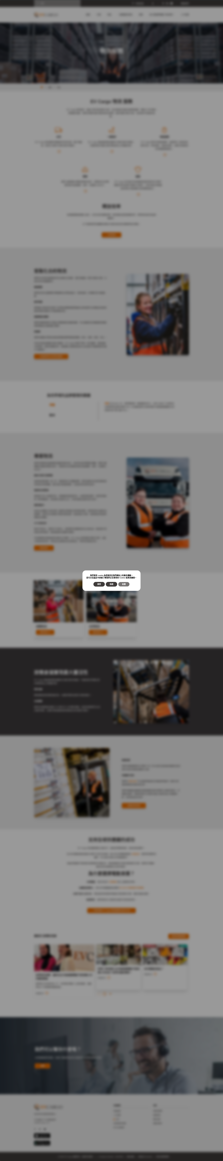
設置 (124, 584)
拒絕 (111, 584)
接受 (99, 584)
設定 (95, 578)
